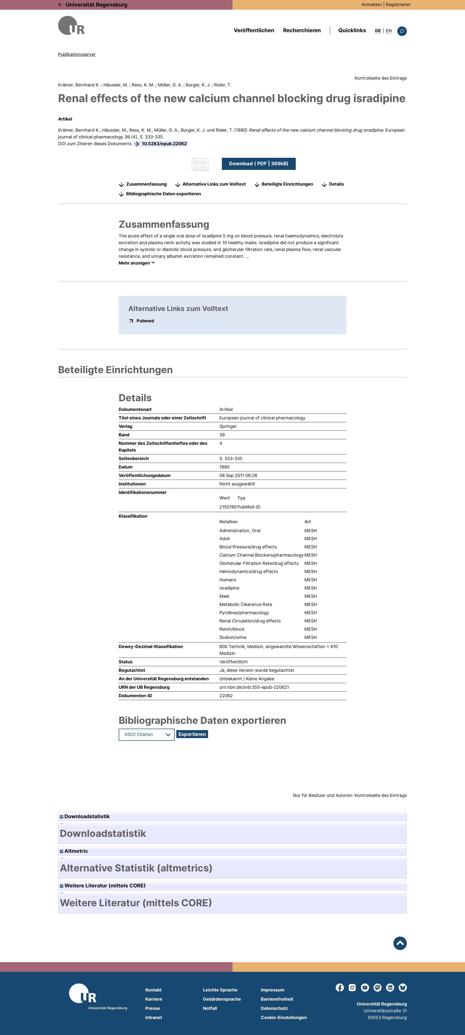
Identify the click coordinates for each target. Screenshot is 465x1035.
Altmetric (75, 851)
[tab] (232, 833)
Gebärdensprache (222, 999)
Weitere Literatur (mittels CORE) (104, 886)
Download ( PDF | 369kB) (258, 163)
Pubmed (145, 320)
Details (336, 184)
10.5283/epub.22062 (164, 143)
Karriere (153, 999)
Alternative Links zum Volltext (214, 184)
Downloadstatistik (86, 816)
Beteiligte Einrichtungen (287, 184)
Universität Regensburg (96, 4)
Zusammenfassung (146, 184)
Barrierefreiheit (277, 999)
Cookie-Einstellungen (284, 1017)
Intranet (153, 1017)
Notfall (210, 1008)
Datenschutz (274, 1008)
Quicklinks (352, 30)
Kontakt (153, 989)
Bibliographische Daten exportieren (163, 193)
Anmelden (371, 4)
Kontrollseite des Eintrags (381, 78)
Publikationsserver (77, 54)
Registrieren (398, 4)
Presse (152, 1008)
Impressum (272, 989)
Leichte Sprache (220, 989)
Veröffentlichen (254, 30)
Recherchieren (302, 30)
